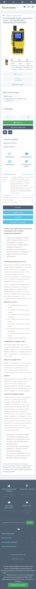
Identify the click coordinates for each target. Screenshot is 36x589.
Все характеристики (27, 174)
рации (8, 464)
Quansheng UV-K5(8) (20, 468)
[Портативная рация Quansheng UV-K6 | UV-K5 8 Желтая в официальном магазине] (18, 41)
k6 (31, 469)
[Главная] (3, 15)
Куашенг (25, 464)
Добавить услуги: (8, 96)
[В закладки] (5, 132)
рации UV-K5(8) (18, 469)
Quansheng (15, 139)
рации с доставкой (22, 466)
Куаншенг (20, 464)
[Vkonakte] (18, 529)
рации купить (12, 466)
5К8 (29, 469)
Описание (18, 207)
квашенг (5, 466)
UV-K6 (4, 471)
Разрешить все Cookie (18, 585)
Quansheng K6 (10, 471)
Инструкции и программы (18, 222)
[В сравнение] (10, 132)
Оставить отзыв (18, 84)
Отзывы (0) (18, 217)
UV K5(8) (25, 469)
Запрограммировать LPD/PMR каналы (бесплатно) (16, 100)
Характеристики (18, 212)
